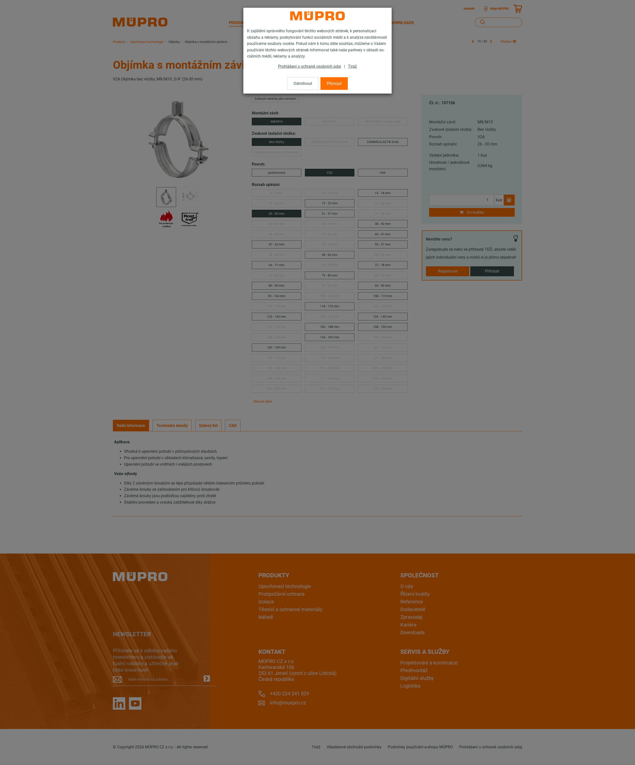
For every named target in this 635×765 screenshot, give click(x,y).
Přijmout (334, 83)
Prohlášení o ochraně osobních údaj (309, 66)
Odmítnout (302, 83)
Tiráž (352, 66)
